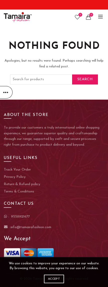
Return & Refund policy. (22, 184)
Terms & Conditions (19, 191)
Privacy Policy (15, 177)
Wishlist (80, 14)
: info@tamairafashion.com (29, 227)
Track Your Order (17, 170)
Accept (54, 278)
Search (85, 79)
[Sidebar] (6, 92)
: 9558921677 (18, 217)
